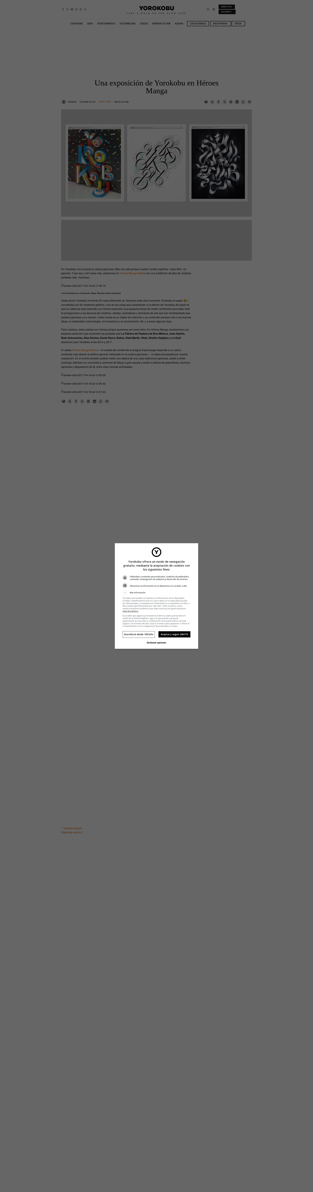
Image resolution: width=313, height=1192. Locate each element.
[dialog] (156, 596)
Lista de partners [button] (130, 611)
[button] (156, 592)
